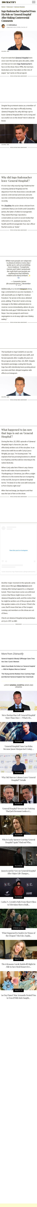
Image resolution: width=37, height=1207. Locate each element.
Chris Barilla (12, 25)
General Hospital (19, 7)
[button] (34, 2)
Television (10, 7)
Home (3, 7)
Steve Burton (22, 586)
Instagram (23, 289)
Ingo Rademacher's (24, 64)
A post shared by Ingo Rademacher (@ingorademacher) (18, 571)
